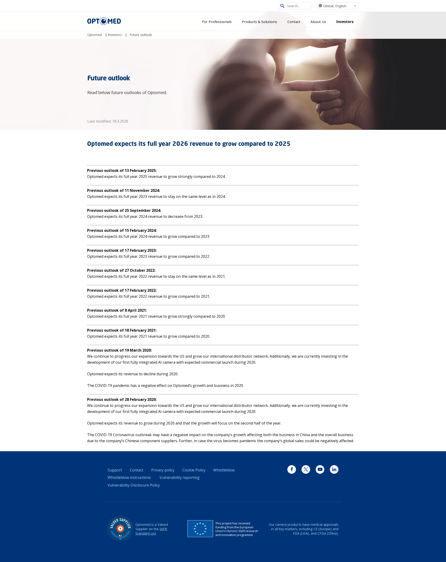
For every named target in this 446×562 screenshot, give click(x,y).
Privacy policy (162, 470)
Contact (293, 21)
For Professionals (217, 21)
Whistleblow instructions (129, 477)
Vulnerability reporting (180, 477)
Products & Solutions (259, 21)
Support (115, 470)
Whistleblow (224, 470)
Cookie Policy (193, 470)
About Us (318, 21)
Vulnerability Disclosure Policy (134, 485)
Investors (345, 21)
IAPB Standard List (151, 531)
